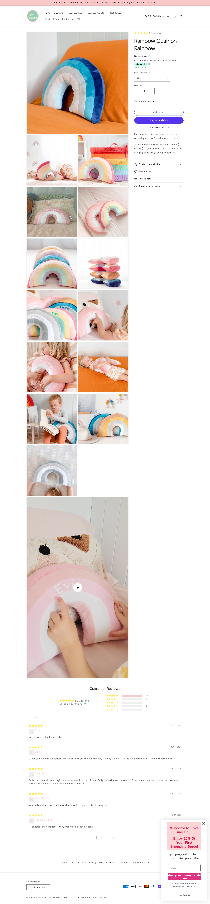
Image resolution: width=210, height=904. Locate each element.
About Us (74, 862)
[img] (36, 725)
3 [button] (106, 837)
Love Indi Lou (39, 897)
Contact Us (124, 862)
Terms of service (99, 897)
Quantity (138, 85)
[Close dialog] (203, 823)
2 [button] (101, 837)
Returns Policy (89, 862)
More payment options (159, 127)
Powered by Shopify (53, 897)
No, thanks (184, 895)
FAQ (101, 862)
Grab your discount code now (184, 876)
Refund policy (70, 897)
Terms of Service (141, 862)
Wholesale (111, 862)
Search (63, 862)
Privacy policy (84, 897)
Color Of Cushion (142, 72)
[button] (55, 13)
